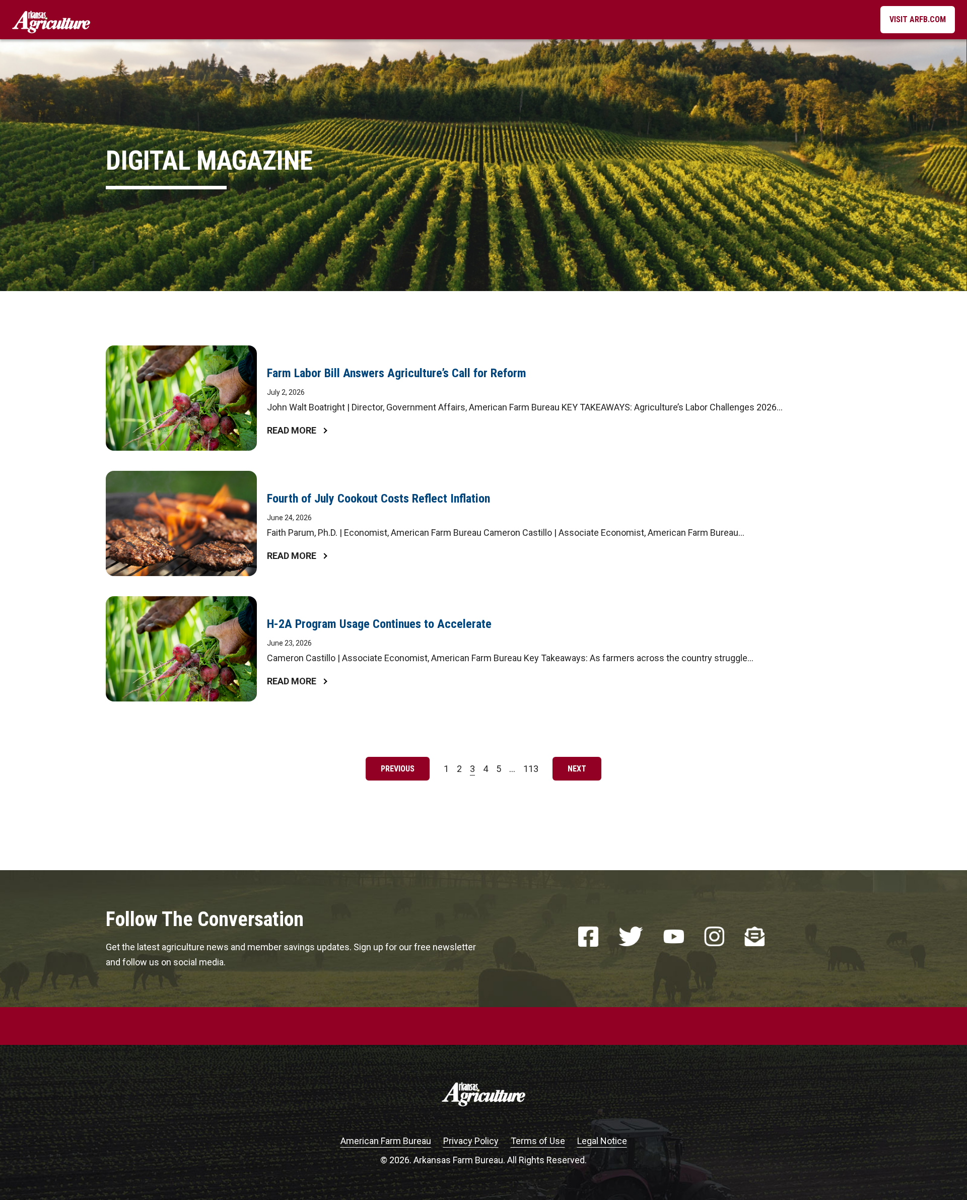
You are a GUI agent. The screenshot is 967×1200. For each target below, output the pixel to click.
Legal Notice (602, 1141)
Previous (398, 768)
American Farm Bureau (385, 1141)
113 (532, 770)
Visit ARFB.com (917, 19)
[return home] (51, 19)
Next (577, 768)
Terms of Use (538, 1141)
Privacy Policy (471, 1141)
